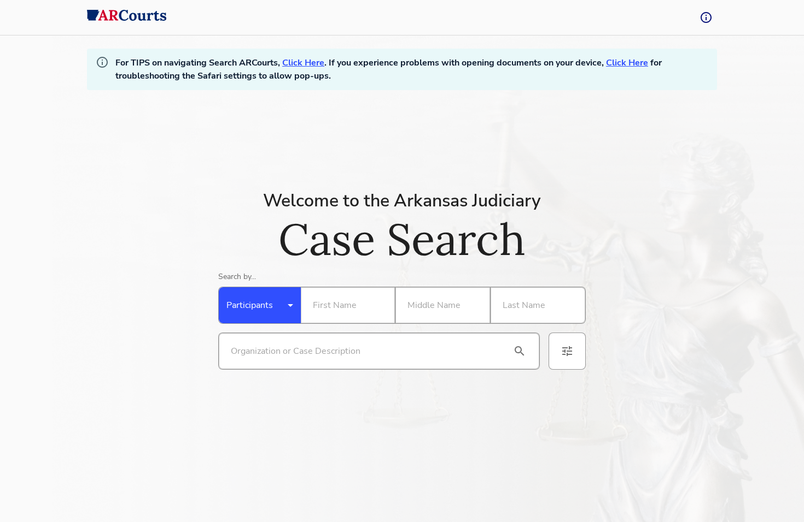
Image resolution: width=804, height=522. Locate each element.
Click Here (303, 63)
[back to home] (127, 17)
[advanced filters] (567, 351)
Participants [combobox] (249, 305)
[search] (520, 351)
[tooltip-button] (706, 17)
